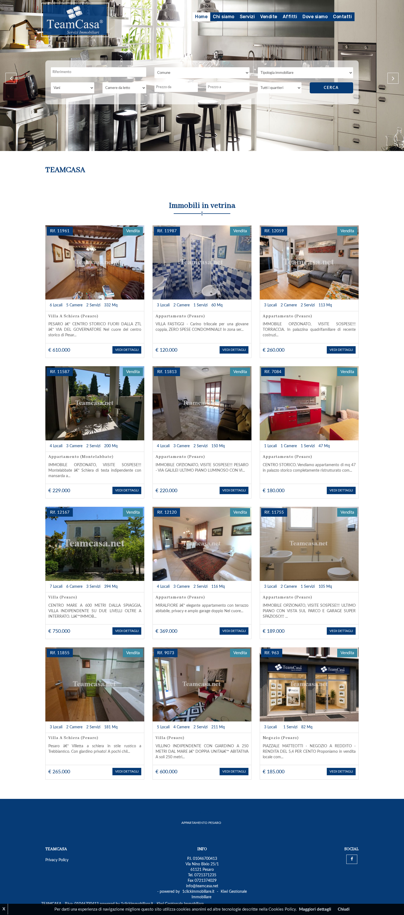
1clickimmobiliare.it (198, 892)
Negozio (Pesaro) (281, 737)
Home (201, 16)
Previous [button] (10, 78)
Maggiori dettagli (315, 909)
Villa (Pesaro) (62, 597)
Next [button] (393, 78)
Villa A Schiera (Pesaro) (73, 316)
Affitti (290, 16)
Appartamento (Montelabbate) (81, 456)
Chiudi (344, 909)
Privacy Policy (56, 860)
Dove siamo (315, 16)
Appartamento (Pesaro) (180, 316)
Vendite (268, 16)
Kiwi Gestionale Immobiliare (219, 894)
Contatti (342, 16)
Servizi (247, 16)
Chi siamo (223, 16)
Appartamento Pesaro (201, 822)
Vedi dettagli (127, 349)
